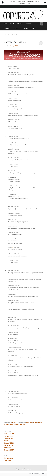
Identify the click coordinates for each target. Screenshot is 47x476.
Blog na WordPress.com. (23, 469)
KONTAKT (17, 28)
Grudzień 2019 (9, 450)
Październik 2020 (9, 434)
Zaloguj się (7, 460)
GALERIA (19, 24)
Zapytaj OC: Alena (15, 42)
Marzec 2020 (8, 445)
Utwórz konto (8, 458)
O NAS (12, 24)
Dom (5, 24)
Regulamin (7, 28)
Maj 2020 (7, 441)
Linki (33, 28)
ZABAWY (15, 422)
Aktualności (29, 24)
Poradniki (25, 28)
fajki (31, 422)
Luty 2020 (7, 448)
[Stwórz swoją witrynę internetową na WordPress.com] (23, 2)
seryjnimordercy (9, 424)
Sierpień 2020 (8, 436)
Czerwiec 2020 (9, 438)
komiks (35, 422)
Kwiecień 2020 (9, 443)
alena (27, 422)
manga (40, 422)
